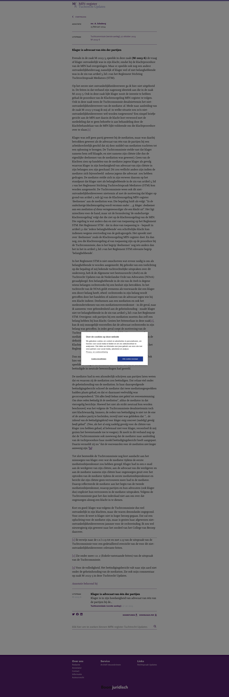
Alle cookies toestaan (130, 359)
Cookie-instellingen (98, 359)
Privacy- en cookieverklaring (97, 352)
